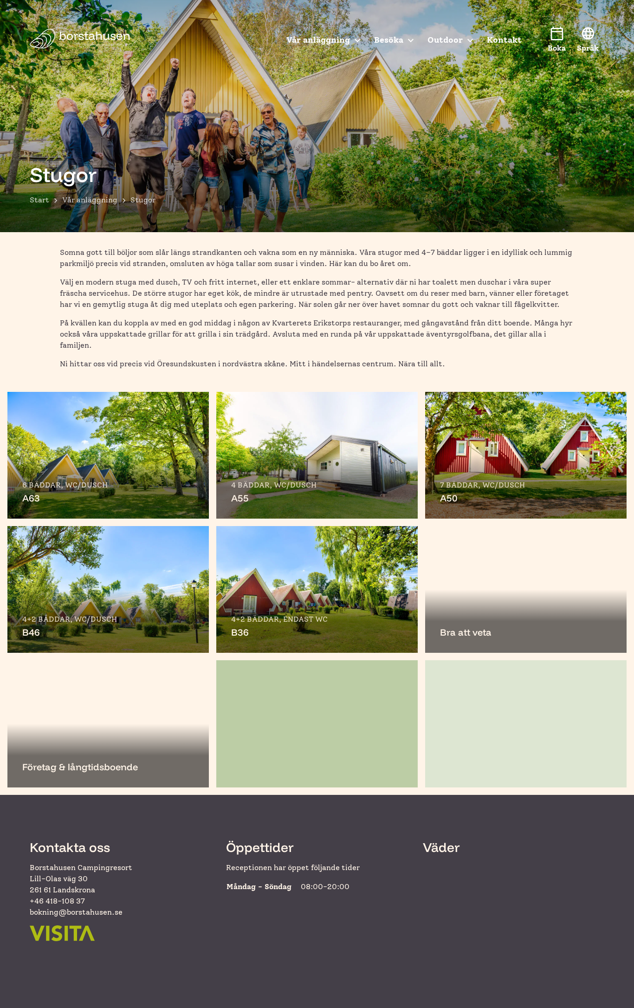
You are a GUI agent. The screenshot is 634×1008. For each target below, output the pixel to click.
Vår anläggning (89, 199)
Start (39, 199)
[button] (587, 40)
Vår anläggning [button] (318, 40)
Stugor (142, 199)
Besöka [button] (388, 40)
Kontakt (504, 40)
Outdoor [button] (445, 40)
